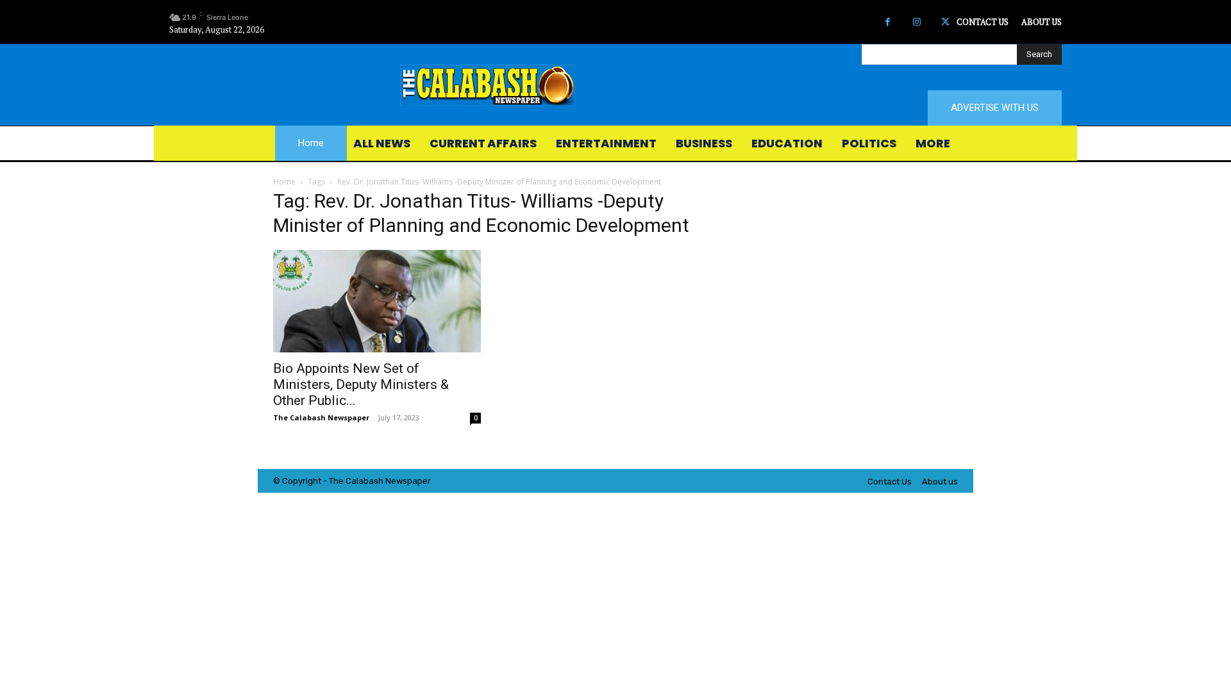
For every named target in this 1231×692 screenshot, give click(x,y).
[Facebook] (887, 22)
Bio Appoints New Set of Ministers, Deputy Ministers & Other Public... (361, 384)
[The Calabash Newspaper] (615, 85)
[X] (945, 22)
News (396, 481)
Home (284, 181)
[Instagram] (916, 22)
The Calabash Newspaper (321, 417)
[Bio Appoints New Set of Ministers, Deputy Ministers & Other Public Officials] (377, 301)
